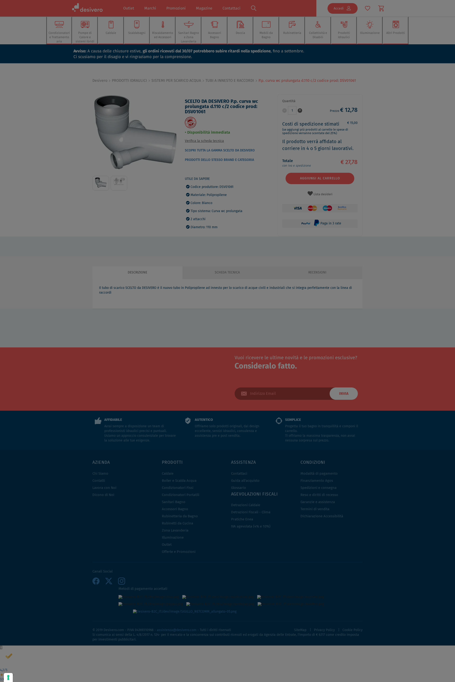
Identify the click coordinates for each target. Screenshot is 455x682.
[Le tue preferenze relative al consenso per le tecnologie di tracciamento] (8, 677)
